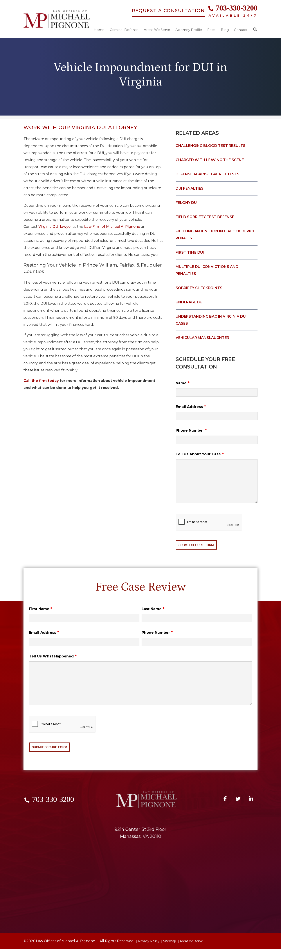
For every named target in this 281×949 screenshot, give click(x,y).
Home (99, 30)
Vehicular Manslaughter (202, 338)
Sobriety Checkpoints (199, 288)
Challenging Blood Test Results (210, 146)
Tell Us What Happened (53, 656)
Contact (240, 30)
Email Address (191, 407)
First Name (40, 609)
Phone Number (191, 430)
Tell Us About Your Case (200, 454)
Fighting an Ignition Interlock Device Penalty (215, 234)
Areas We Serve (157, 30)
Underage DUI (190, 302)
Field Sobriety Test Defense (205, 217)
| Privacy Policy (147, 941)
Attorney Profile (188, 30)
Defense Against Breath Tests (208, 174)
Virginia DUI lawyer (55, 226)
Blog (225, 30)
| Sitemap (168, 941)
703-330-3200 (237, 8)
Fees (211, 30)
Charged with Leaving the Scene (210, 160)
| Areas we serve (190, 941)
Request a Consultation (168, 10)
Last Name (153, 609)
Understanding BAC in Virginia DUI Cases (211, 320)
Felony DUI (187, 203)
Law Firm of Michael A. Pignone (112, 226)
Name (182, 383)
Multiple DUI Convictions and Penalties (207, 270)
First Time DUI (190, 252)
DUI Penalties (190, 188)
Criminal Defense (124, 30)
